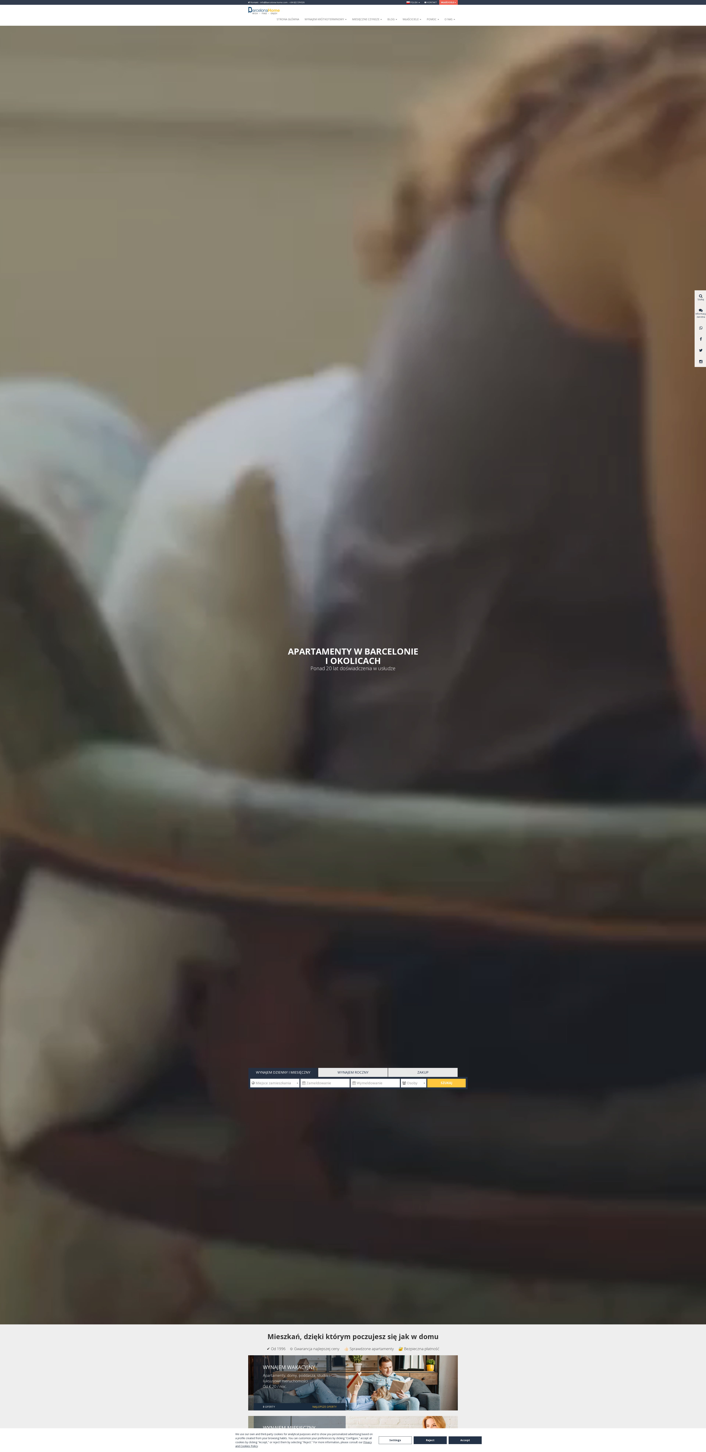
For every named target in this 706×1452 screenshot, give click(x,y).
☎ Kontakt (430, 2)
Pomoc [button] (432, 19)
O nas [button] (449, 19)
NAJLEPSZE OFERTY (324, 1406)
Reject (430, 1440)
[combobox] (274, 1083)
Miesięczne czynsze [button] (366, 19)
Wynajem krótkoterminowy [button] (325, 19)
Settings (395, 1440)
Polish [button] (414, 2)
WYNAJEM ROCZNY (353, 1072)
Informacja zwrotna (701, 315)
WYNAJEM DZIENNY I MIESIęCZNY (283, 1072)
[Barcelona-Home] (264, 8)
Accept (465, 1440)
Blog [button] (391, 19)
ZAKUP (423, 1072)
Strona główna (288, 19)
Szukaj (446, 1083)
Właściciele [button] (447, 2)
